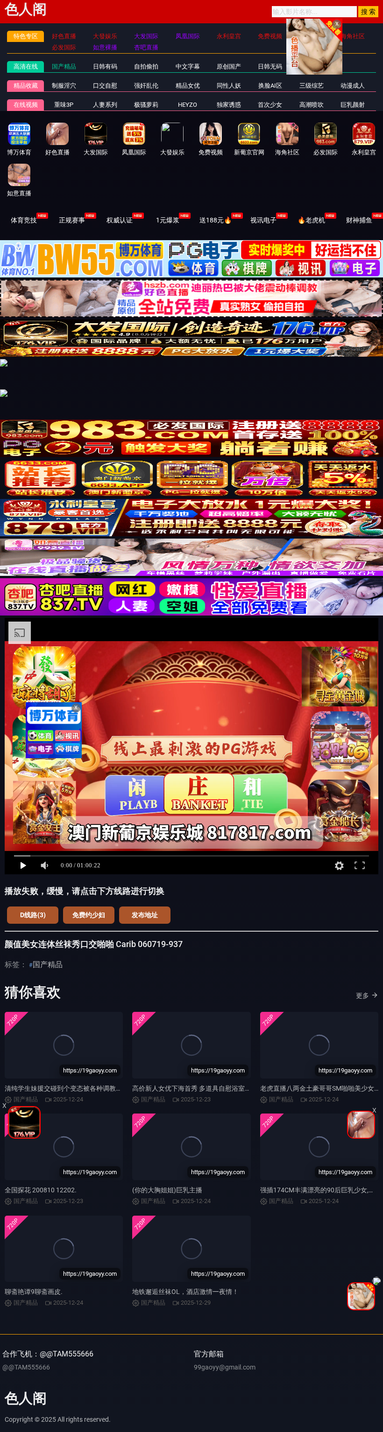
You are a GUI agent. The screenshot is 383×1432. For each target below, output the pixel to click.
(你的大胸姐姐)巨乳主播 (167, 1190)
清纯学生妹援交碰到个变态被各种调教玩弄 (67, 1088)
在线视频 (26, 104)
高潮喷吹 (311, 104)
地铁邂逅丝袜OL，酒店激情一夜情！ (185, 1291)
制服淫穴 (64, 85)
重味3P (63, 104)
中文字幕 (188, 66)
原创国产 (229, 66)
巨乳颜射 (352, 104)
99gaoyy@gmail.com (224, 1367)
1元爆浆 (167, 220)
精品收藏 (26, 85)
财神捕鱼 (359, 220)
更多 (362, 995)
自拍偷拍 (146, 66)
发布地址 (145, 915)
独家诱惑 (229, 104)
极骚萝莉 (146, 104)
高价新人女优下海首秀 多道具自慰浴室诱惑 (195, 1088)
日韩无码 (270, 66)
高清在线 (26, 66)
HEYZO (187, 104)
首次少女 (270, 104)
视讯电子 (263, 220)
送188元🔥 (215, 220)
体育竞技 (24, 220)
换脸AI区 (270, 85)
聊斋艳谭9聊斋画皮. (34, 1291)
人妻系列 (105, 104)
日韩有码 (105, 66)
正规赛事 (72, 220)
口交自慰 (105, 85)
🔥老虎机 (311, 220)
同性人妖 (229, 85)
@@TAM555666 (26, 1367)
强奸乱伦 (146, 85)
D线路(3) (33, 915)
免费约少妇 (88, 915)
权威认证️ (119, 220)
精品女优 (188, 85)
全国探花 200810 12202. (41, 1190)
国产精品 (64, 66)
